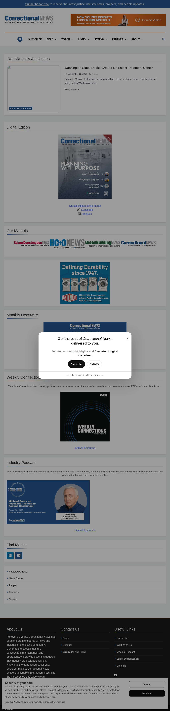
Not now (94, 363)
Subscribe (76, 364)
